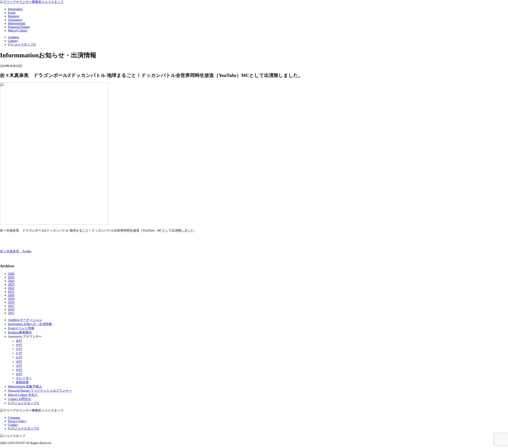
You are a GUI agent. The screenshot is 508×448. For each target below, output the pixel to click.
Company (14, 417)
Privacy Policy (17, 421)
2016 (11, 309)
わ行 (19, 374)
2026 (11, 273)
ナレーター (24, 378)
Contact (13, 40)
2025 (11, 277)
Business (13, 16)
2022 (11, 288)
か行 (19, 345)
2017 (11, 305)
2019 (11, 298)
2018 (11, 302)
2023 (11, 284)
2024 (11, 280)
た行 (19, 353)
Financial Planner (19, 27)
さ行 (19, 349)
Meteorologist (16, 23)
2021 (11, 291)
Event (11, 12)
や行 (19, 369)
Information (15, 9)
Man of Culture (17, 30)
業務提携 (22, 382)
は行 (19, 361)
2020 (11, 295)
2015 (11, 313)
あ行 (19, 340)
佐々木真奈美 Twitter (15, 251)
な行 (19, 357)
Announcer (15, 19)
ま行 (19, 365)
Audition (13, 37)
